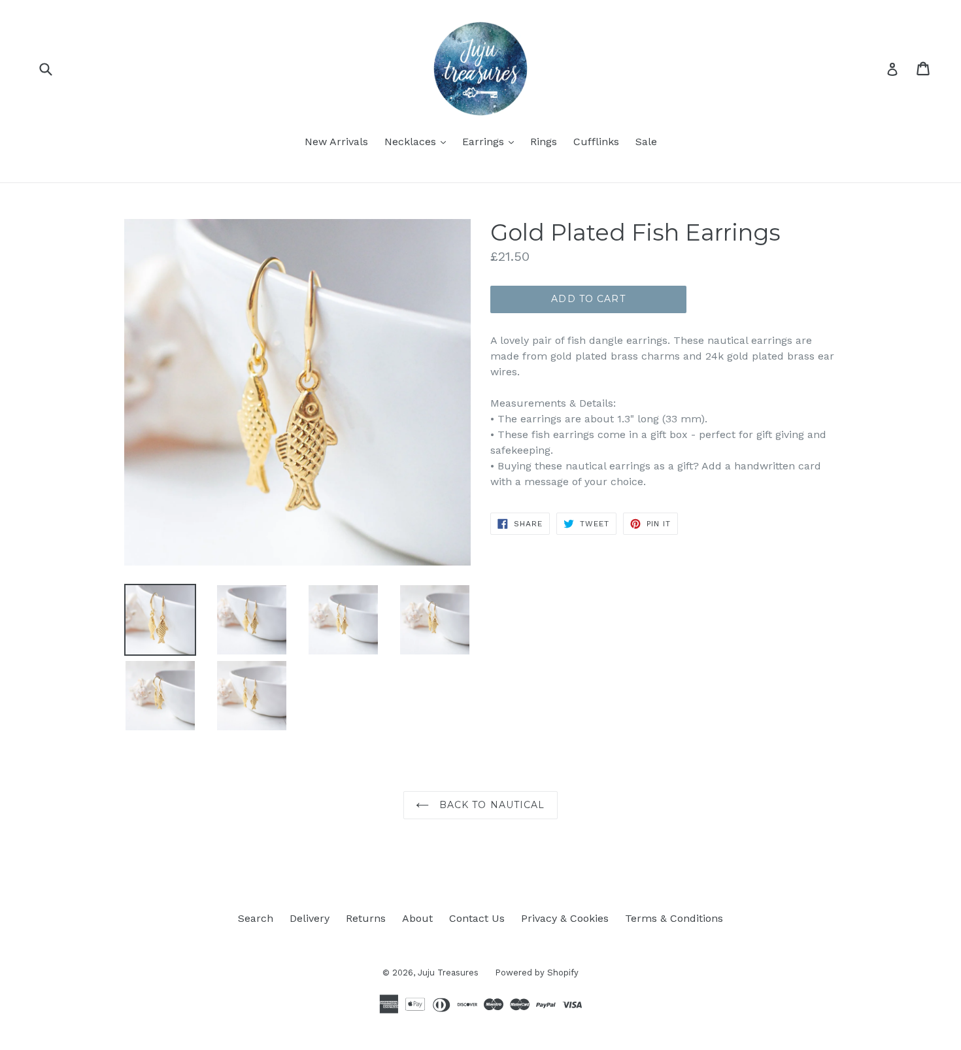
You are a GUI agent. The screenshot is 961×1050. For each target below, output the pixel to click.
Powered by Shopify (537, 972)
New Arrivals (336, 141)
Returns (366, 918)
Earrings (491, 141)
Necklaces (418, 141)
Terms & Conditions (674, 918)
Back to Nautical (490, 805)
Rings (543, 141)
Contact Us (477, 918)
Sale (646, 141)
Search (255, 918)
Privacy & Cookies (565, 918)
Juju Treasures (448, 972)
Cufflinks (596, 141)
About (417, 918)
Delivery (309, 918)
